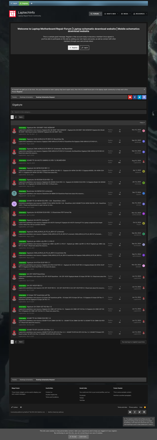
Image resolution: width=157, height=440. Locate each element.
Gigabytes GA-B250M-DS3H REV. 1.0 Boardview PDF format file (49, 212)
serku (139, 131)
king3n (139, 224)
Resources (140, 14)
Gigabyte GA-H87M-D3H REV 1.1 (38, 168)
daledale (138, 267)
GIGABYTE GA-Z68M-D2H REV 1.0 (39, 318)
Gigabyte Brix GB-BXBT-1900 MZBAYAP (41, 127)
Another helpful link (51, 394)
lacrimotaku (137, 245)
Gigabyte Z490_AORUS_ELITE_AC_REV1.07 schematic (45, 232)
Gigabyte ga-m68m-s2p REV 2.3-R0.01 (40, 241)
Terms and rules (122, 407)
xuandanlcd (137, 235)
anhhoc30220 (136, 214)
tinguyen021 (22, 196)
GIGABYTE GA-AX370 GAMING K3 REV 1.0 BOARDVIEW (46, 160)
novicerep (138, 184)
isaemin (138, 194)
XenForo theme (52, 412)
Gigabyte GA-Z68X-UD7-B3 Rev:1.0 (39, 307)
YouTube (82, 400)
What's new (111, 14)
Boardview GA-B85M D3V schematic (39, 191)
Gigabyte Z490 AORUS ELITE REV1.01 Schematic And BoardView (49, 149)
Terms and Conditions (52, 397)
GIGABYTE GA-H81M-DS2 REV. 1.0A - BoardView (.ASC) (46, 201)
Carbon (15, 407)
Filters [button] (142, 122)
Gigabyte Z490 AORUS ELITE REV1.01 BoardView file (45, 139)
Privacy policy (133, 407)
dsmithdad (138, 142)
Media (126, 14)
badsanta (138, 172)
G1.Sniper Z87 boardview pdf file (38, 295)
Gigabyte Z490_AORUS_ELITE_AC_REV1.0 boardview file (46, 253)
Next (20, 117)
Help (140, 407)
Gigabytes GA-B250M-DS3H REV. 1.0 (40, 179)
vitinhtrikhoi (22, 207)
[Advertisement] (78, 71)
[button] (101, 14)
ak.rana (138, 205)
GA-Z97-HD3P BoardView (36, 274)
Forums (96, 14)
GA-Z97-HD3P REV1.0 (34, 285)
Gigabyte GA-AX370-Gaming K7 (38, 220)
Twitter (82, 398)
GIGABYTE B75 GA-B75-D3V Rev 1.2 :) (40, 330)
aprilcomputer (137, 256)
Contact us (49, 392)
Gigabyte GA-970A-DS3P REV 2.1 (38, 262)
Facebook (83, 395)
